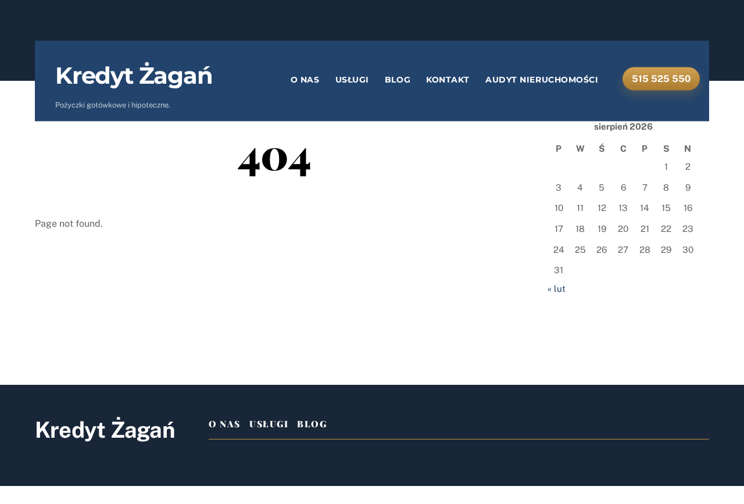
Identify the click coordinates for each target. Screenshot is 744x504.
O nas (305, 79)
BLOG (397, 79)
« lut (557, 289)
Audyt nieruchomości (541, 79)
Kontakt (448, 79)
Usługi (352, 79)
